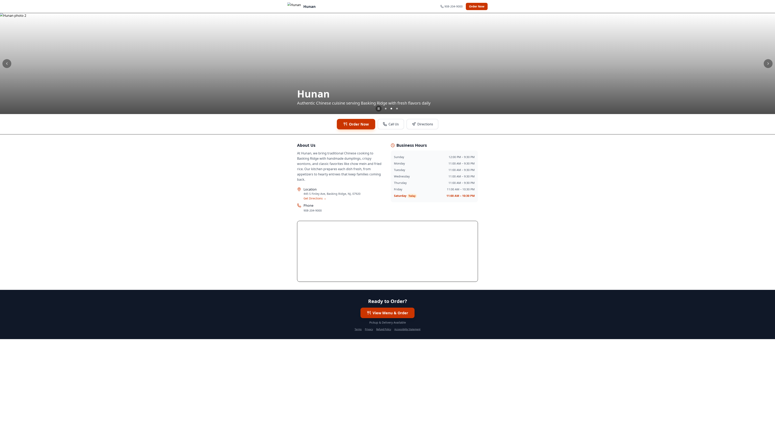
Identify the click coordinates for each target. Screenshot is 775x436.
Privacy (369, 329)
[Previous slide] (6, 63)
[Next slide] (768, 63)
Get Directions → (315, 198)
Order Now (476, 6)
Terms (358, 329)
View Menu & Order (390, 312)
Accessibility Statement (407, 329)
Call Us (394, 124)
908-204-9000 (313, 210)
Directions (425, 124)
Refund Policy (383, 329)
